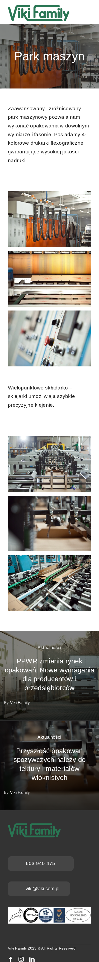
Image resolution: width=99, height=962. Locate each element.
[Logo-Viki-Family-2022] (38, 5)
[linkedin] (32, 959)
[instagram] (21, 959)
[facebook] (10, 959)
